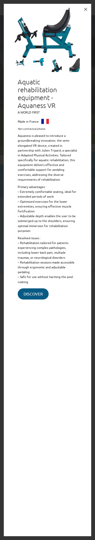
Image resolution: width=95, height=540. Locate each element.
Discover (33, 294)
